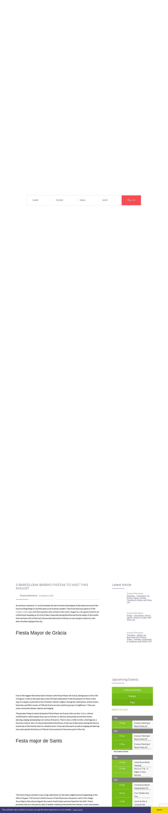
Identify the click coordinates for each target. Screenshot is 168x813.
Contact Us (133, 6)
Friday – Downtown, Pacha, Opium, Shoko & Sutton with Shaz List (139, 618)
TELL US (131, 200)
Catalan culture (22, 612)
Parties (99, 6)
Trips (90, 6)
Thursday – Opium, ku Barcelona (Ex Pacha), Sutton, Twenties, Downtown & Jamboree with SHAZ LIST (139, 638)
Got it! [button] (159, 810)
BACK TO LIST (120, 709)
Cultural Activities (115, 6)
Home (82, 6)
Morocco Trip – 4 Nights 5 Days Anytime (141, 772)
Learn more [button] (78, 810)
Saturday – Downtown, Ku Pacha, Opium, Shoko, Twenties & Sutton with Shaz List (139, 599)
